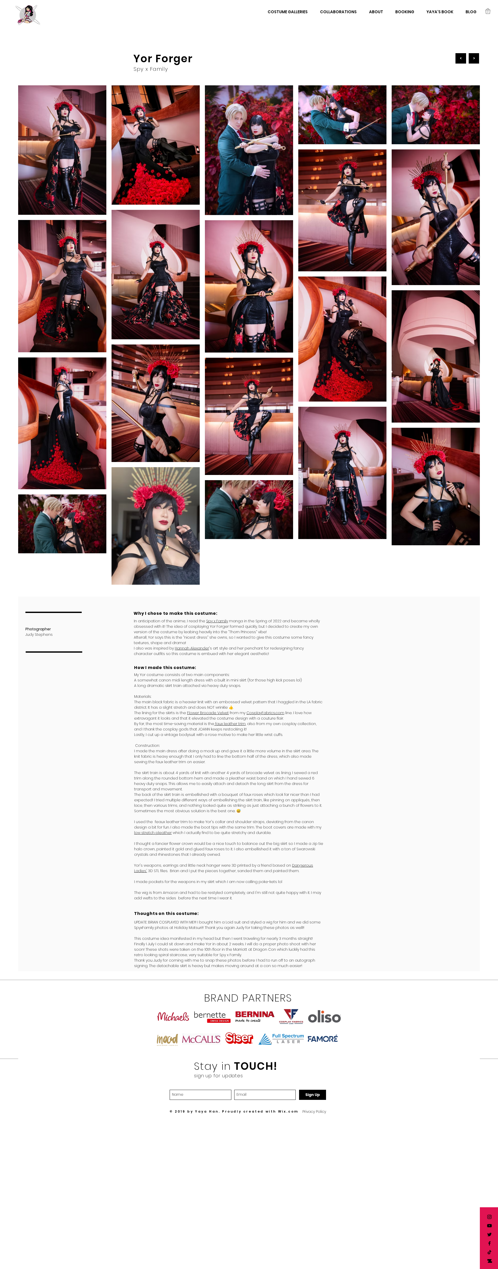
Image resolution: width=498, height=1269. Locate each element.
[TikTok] (489, 1252)
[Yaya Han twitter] (489, 1234)
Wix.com (288, 1111)
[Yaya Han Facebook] (489, 1243)
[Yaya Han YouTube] (489, 1226)
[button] (488, 11)
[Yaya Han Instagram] (489, 1217)
